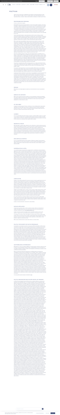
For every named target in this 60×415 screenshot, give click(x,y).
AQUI (31, 240)
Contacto (14, 4)
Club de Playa (23, 4)
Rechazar (47, 413)
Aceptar (52, 413)
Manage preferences (40, 413)
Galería (27, 4)
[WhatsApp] (5, 4)
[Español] (56, 4)
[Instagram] (3, 4)
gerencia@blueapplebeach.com (29, 210)
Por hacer (37, 4)
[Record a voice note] (42, 409)
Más (44, 4)
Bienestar (41, 4)
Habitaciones (18, 4)
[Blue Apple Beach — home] (9, 4)
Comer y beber (32, 4)
